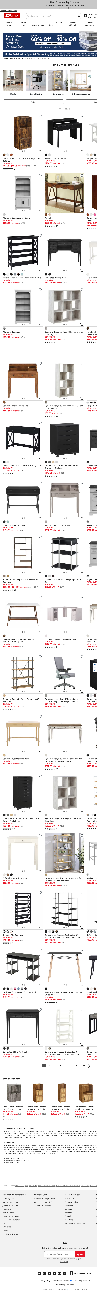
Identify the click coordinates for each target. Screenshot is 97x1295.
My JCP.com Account (11, 1202)
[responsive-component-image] (13, 80)
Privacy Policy (45, 1281)
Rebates (6, 1230)
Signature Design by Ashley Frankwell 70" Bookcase (21, 580)
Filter (33, 102)
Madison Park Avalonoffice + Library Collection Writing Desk (18, 640)
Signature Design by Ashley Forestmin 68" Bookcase (21, 700)
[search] (80, 16)
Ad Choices (62, 1290)
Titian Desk (49, 218)
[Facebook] (49, 1273)
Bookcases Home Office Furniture (68, 1186)
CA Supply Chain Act (82, 1281)
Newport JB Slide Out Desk (56, 158)
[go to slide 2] (61, 8)
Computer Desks (31, 1186)
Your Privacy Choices (61, 1281)
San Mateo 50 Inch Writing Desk (16, 1052)
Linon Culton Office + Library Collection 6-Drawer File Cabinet (63, 466)
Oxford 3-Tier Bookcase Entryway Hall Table (22, 278)
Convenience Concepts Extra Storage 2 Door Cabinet (22, 159)
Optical (68, 1216)
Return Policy (8, 1212)
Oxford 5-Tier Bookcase (13, 935)
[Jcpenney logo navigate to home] (12, 15)
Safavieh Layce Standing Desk (16, 758)
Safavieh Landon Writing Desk (16, 406)
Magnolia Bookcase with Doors (16, 218)
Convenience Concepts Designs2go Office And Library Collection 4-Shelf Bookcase (62, 1053)
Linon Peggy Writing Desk (14, 525)
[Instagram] (44, 1273)
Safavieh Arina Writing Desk (15, 878)
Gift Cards (7, 1227)
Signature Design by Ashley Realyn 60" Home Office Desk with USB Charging (64, 759)
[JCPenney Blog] (64, 1273)
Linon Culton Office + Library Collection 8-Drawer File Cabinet (21, 819)
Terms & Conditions (48, 1290)
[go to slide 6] (70, 8)
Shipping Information (12, 1216)
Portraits (68, 1212)
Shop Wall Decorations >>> (13, 1158)
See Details (64, 1262)
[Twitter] (39, 1273)
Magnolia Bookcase (11, 332)
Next (85, 1065)
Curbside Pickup (71, 1202)
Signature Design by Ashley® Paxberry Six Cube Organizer (63, 819)
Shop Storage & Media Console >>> (16, 1160)
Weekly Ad (69, 1205)
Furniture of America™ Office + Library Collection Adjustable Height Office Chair (62, 700)
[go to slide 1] (59, 8)
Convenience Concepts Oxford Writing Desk (22, 465)
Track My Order (9, 1198)
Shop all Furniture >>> (11, 1162)
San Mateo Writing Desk (55, 278)
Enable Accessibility (8, 10)
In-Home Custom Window (75, 1223)
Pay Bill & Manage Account (45, 1198)
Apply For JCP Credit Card (44, 1202)
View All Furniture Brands (46, 1186)
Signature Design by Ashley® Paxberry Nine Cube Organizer (64, 333)
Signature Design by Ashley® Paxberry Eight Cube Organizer (64, 407)
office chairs (15, 1135)
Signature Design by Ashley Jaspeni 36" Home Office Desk (64, 993)
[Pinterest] (54, 1273)
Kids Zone (69, 1220)
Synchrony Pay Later (11, 1220)
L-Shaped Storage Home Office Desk (60, 639)
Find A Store (70, 1198)
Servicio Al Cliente (10, 1234)
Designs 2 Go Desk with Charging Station (20, 992)
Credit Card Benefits (42, 1205)
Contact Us (7, 1209)
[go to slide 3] (64, 8)
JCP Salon (68, 1209)
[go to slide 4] (66, 8)
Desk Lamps (85, 1186)
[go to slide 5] (68, 8)
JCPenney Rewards (10, 1205)
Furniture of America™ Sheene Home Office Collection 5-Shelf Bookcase (63, 879)
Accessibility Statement (65, 1285)
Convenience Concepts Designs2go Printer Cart (63, 580)
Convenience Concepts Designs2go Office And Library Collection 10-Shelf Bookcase (62, 936)
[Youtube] (59, 1273)
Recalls (5, 1223)
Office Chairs (19, 1186)
